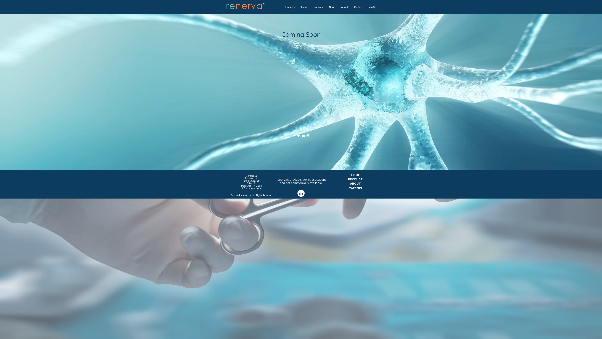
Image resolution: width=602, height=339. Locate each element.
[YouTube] (303, 136)
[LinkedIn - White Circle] (301, 193)
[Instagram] (308, 136)
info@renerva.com (251, 188)
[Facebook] (294, 136)
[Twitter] (299, 136)
